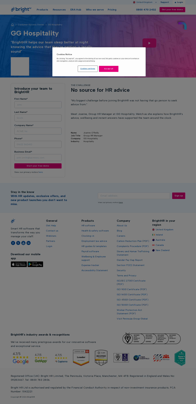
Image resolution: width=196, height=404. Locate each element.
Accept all (108, 69)
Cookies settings (87, 69)
